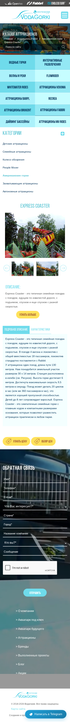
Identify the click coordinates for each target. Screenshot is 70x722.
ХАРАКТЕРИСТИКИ (40, 329)
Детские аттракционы (15, 143)
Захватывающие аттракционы (20, 183)
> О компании (25, 610)
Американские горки (52, 39)
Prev (6, 267)
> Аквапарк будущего (30, 628)
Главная (8, 39)
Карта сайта (18, 708)
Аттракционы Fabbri (27, 39)
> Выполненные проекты (32, 655)
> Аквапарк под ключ (29, 619)
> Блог (20, 664)
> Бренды (22, 646)
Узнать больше (27, 314)
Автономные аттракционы (18, 191)
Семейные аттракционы (17, 151)
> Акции (21, 673)
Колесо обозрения (13, 159)
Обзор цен (46, 441)
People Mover (10, 167)
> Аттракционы (26, 637)
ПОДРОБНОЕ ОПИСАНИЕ (16, 329)
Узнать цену (20, 441)
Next (62, 267)
